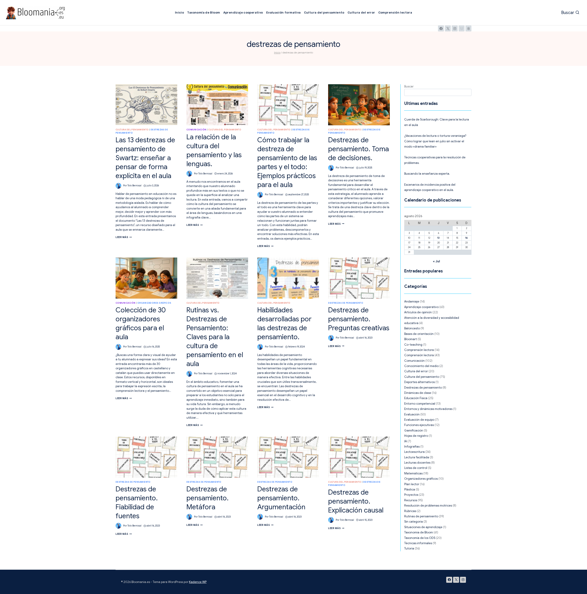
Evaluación (412, 414)
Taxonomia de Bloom (418, 532)
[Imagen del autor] (118, 186)
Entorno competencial (419, 404)
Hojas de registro (416, 436)
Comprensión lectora (395, 12)
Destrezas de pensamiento (345, 303)
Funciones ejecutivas (419, 425)
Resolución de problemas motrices (428, 505)
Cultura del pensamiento (324, 12)
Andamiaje (411, 301)
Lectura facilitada (416, 457)
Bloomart (410, 339)
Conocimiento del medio (421, 366)
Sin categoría (413, 522)
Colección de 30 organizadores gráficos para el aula (141, 323)
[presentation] (146, 104)
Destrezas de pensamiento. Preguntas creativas (358, 319)
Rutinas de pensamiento (421, 516)
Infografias (412, 446)
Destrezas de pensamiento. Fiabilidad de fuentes (137, 502)
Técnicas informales (418, 543)
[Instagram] (455, 28)
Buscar (409, 86)
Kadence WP (198, 582)
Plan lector (411, 484)
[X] (448, 28)
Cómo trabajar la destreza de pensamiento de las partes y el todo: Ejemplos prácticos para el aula (287, 162)
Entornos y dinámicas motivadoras (428, 409)
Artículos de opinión (418, 312)
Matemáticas (413, 473)
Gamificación (413, 430)
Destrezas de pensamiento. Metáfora (207, 498)
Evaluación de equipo (419, 420)
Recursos (410, 500)
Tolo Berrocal (134, 185)
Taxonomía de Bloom (203, 12)
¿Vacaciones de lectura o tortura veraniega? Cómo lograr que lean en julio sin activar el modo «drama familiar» (435, 141)
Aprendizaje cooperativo (243, 12)
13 (438, 237)
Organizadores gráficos (154, 303)
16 (466, 237)
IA (405, 441)
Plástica (409, 489)
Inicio (179, 12)
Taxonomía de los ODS (419, 538)
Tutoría (409, 548)
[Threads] (468, 28)
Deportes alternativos (419, 382)
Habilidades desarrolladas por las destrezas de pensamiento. (284, 323)
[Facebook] (441, 28)
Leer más (124, 237)
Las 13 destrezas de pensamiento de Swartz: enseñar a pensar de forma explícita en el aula (145, 158)
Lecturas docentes (417, 463)
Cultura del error (361, 12)
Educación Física (415, 398)
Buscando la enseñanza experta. (427, 174)
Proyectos (411, 495)
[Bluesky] (462, 28)
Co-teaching (413, 345)
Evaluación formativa (283, 12)
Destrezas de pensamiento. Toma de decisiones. (358, 149)
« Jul (436, 261)
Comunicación (196, 129)
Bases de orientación (419, 334)
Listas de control (415, 468)
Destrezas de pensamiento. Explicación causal (355, 501)
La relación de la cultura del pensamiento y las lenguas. (214, 150)
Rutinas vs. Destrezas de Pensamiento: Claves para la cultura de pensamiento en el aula (214, 337)
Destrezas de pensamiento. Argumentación (281, 498)
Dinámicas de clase (417, 393)
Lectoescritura (414, 452)
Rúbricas (410, 511)
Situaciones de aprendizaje (423, 527)
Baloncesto (412, 328)
